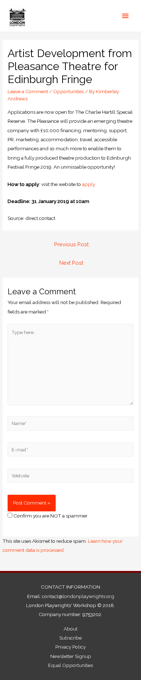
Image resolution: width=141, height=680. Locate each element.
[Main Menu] (125, 16)
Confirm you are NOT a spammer (49, 516)
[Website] (70, 477)
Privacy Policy (70, 647)
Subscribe (70, 638)
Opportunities (68, 91)
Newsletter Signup (70, 656)
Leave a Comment (28, 91)
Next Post (71, 263)
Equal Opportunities (70, 665)
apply (88, 184)
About (70, 629)
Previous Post (71, 244)
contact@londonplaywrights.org (78, 596)
